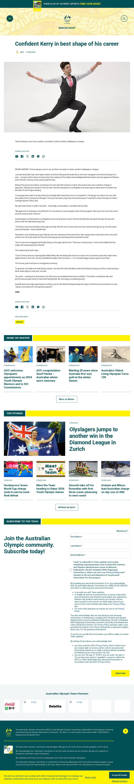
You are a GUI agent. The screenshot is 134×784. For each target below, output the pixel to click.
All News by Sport (66, 507)
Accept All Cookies (119, 775)
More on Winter (66, 399)
